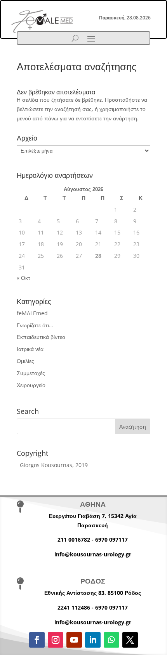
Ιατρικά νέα (30, 349)
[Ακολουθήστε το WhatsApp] (111, 640)
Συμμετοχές (31, 373)
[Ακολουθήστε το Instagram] (55, 640)
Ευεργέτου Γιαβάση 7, (78, 515)
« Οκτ (23, 277)
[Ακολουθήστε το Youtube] (74, 640)
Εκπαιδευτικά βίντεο (41, 337)
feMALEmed (32, 313)
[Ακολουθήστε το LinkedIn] (93, 640)
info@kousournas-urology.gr (92, 554)
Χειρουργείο (31, 385)
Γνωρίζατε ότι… (35, 325)
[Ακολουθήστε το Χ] (130, 640)
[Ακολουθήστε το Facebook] (37, 640)
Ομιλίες (25, 361)
